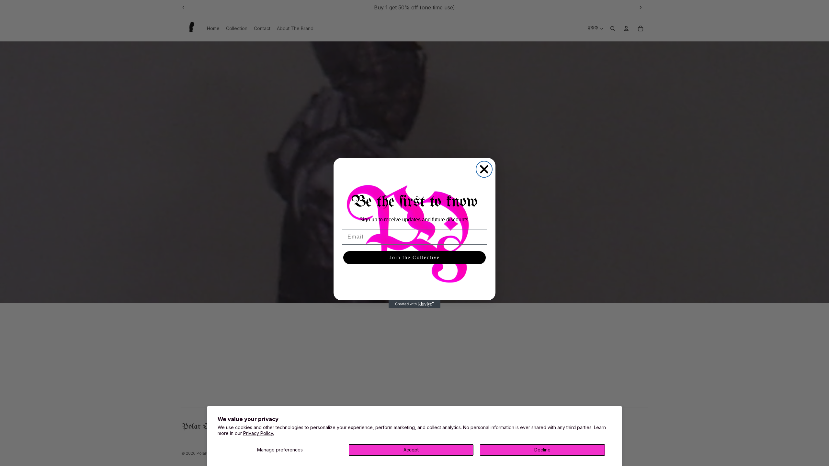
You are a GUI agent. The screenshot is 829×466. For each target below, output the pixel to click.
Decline (542, 449)
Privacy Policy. (258, 433)
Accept (411, 449)
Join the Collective (415, 257)
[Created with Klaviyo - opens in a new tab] (414, 304)
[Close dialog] (484, 169)
